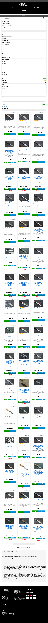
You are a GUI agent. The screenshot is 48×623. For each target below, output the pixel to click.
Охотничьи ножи (5, 21)
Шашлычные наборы (6, 67)
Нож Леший (10, 362)
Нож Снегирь (38, 472)
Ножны (3, 93)
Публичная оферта (17, 597)
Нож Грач (38, 177)
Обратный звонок (39, 0)
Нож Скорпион (24, 177)
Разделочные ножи (5, 59)
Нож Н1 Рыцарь (24, 257)
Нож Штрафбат (5, 74)
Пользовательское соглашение (19, 599)
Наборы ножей (5, 51)
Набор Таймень (9, 257)
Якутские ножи (5, 48)
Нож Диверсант (9, 471)
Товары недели (23, 82)
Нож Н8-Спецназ (38, 123)
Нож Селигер (24, 123)
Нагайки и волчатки (6, 86)
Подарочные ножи (5, 32)
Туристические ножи (6, 23)
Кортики (3, 61)
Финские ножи (5, 40)
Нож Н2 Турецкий (24, 446)
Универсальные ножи (6, 57)
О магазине (24, 0)
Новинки (23, 80)
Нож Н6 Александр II (38, 362)
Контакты (28, 0)
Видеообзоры (16, 593)
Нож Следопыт (24, 500)
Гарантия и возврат (17, 591)
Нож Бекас (4, 70)
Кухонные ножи (5, 29)
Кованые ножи (5, 34)
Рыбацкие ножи (5, 53)
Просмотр (13, 134)
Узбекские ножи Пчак (6, 46)
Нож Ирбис (10, 419)
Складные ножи (5, 27)
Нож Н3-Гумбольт (10, 389)
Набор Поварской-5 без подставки (9, 447)
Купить (7, 134)
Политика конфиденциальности (19, 598)
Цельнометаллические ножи (7, 36)
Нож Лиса (4, 72)
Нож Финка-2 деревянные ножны (9, 151)
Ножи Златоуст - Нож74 (9, 619)
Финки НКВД (4, 38)
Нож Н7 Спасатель (24, 527)
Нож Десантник (24, 309)
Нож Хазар (10, 310)
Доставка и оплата (19, 0)
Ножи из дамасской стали (7, 25)
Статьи (15, 594)
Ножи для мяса (5, 65)
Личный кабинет (45, 0)
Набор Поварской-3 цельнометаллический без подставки (24, 363)
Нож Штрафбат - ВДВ (24, 202)
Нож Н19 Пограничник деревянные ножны (38, 446)
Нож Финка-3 (9, 204)
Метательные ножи (5, 44)
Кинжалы (4, 63)
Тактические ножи (5, 55)
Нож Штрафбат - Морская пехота (38, 230)
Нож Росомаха (24, 475)
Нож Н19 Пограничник (24, 391)
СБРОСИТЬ (4, 104)
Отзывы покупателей (33, 0)
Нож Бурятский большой (10, 336)
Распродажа (23, 78)
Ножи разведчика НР (6, 42)
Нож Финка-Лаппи (9, 123)
